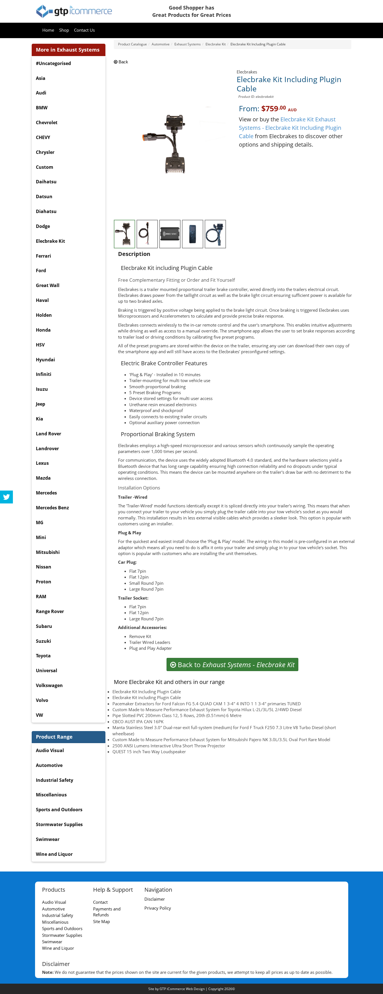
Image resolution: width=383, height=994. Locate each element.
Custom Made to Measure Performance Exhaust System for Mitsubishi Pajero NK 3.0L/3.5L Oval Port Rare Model (221, 739)
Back (122, 61)
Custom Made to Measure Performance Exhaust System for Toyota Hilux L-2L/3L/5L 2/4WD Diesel (207, 709)
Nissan (43, 567)
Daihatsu (46, 182)
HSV (40, 345)
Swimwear (47, 839)
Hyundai (45, 360)
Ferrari (43, 256)
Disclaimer (154, 899)
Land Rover (48, 434)
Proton (43, 582)
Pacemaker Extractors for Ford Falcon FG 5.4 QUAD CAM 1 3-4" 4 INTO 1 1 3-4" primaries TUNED (206, 703)
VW (39, 715)
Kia (39, 419)
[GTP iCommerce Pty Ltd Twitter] (6, 497)
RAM (41, 596)
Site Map (101, 921)
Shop (64, 30)
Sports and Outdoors (59, 809)
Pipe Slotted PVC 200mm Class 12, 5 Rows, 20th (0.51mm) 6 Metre (176, 715)
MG (39, 522)
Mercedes (46, 493)
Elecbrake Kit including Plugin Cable (146, 697)
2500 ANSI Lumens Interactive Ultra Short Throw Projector (168, 745)
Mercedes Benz (52, 508)
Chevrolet (46, 122)
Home (48, 30)
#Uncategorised (53, 63)
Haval (42, 300)
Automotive (49, 765)
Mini (41, 537)
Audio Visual (50, 750)
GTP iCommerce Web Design (182, 988)
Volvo (42, 700)
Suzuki (43, 641)
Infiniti (43, 374)
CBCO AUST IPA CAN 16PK (137, 721)
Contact (100, 902)
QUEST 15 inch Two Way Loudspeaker (149, 751)
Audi (41, 93)
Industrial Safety (54, 780)
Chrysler (45, 152)
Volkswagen (49, 685)
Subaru (44, 626)
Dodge (43, 226)
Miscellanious (51, 795)
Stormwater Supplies (59, 824)
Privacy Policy (157, 908)
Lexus (42, 463)
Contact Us (84, 30)
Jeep (40, 404)
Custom (44, 167)
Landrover (47, 448)
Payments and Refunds (107, 911)
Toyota (43, 656)
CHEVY (43, 137)
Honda (43, 330)
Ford (41, 270)
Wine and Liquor (54, 854)
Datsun (44, 196)
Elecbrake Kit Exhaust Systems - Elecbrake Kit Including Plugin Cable (290, 127)
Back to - (235, 664)
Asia (40, 78)
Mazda (43, 478)
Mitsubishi (48, 552)
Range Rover (50, 611)
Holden (44, 315)
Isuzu (42, 389)
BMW (41, 108)
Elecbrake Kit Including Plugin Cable (146, 691)
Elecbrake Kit (50, 241)
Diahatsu (46, 211)
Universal (46, 670)
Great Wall (47, 285)
